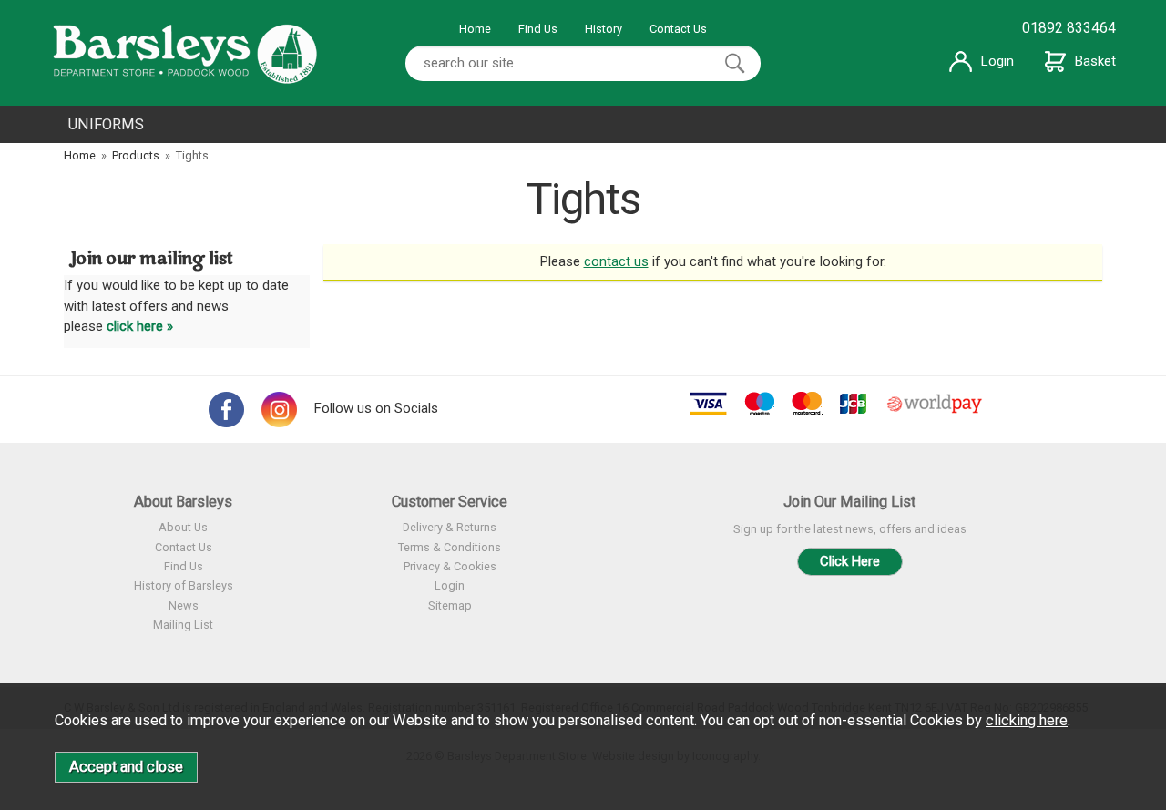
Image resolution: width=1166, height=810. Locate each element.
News (184, 605)
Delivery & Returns (449, 527)
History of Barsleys (183, 585)
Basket (1095, 61)
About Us (183, 527)
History (603, 29)
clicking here (1027, 720)
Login (997, 61)
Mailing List (183, 624)
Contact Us (678, 29)
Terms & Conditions (449, 547)
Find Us (537, 29)
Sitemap (450, 605)
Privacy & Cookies (450, 566)
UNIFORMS (106, 124)
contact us (616, 261)
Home (475, 29)
